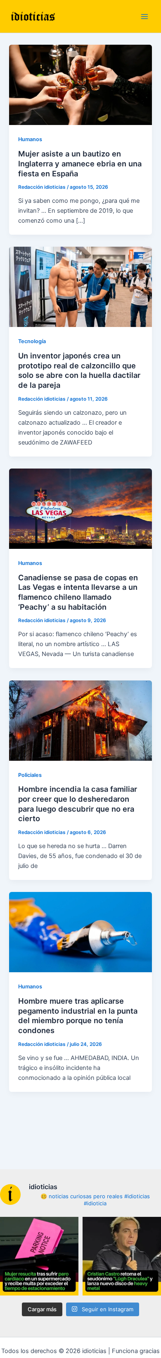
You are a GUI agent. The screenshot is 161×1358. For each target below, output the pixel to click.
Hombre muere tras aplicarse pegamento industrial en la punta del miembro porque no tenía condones (77, 1015)
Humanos (30, 139)
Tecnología (32, 341)
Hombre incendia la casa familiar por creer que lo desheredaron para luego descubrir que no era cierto (77, 803)
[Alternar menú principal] (144, 16)
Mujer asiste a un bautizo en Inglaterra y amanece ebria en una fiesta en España (80, 163)
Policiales (30, 775)
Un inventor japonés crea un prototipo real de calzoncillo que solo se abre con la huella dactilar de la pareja (79, 370)
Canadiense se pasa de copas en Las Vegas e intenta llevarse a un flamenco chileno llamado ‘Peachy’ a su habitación (78, 592)
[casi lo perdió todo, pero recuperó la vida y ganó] (39, 1256)
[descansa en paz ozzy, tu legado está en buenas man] (122, 1256)
